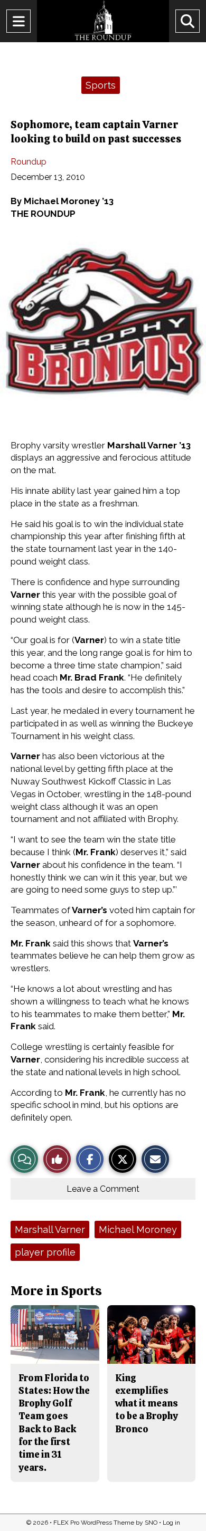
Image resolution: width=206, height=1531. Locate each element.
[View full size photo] (108, 333)
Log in (171, 1522)
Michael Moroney (138, 1229)
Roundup (28, 162)
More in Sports (56, 1291)
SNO (151, 1522)
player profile (45, 1252)
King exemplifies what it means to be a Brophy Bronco (146, 1403)
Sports (101, 85)
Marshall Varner (50, 1229)
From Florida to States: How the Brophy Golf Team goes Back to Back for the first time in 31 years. (54, 1422)
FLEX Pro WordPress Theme (93, 1522)
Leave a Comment (103, 1189)
